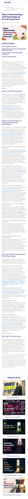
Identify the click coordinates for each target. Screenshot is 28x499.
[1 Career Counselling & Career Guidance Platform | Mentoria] (8, 2)
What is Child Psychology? (9, 46)
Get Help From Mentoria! (9, 56)
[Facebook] (16, 374)
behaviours (13, 113)
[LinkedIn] (13, 374)
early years (19, 101)
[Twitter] (14, 374)
